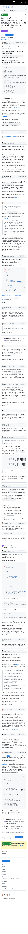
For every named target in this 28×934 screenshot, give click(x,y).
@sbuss (4, 146)
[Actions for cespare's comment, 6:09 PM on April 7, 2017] (25, 551)
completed (6, 547)
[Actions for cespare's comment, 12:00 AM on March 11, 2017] (25, 411)
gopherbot (6, 131)
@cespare (4, 312)
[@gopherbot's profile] (3, 132)
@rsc (5, 302)
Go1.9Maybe (21, 518)
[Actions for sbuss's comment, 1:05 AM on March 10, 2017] (25, 203)
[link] (6, 338)
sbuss (5, 42)
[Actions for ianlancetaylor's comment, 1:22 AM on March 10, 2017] (25, 308)
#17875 (11, 729)
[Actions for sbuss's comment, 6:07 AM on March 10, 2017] (25, 324)
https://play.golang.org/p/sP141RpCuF (11, 218)
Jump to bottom (5, 39)
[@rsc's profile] (3, 523)
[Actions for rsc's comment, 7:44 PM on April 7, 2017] (25, 710)
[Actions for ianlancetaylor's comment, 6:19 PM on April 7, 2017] (25, 640)
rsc (5, 523)
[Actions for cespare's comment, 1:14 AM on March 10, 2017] (25, 256)
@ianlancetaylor (6, 259)
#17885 (16, 729)
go (9, 7)
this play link (16, 107)
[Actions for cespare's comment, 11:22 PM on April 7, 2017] (25, 735)
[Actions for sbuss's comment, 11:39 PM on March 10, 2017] (25, 366)
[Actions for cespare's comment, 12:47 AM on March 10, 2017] (25, 143)
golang (5, 7)
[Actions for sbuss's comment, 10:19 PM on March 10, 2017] (25, 346)
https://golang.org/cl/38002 (10, 136)
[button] (24, 68)
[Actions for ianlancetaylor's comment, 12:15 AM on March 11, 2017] (25, 424)
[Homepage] (14, 2)
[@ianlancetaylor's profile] (3, 177)
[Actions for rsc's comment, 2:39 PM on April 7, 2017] (25, 523)
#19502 (14, 352)
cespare (6, 143)
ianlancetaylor (7, 176)
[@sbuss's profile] (3, 42)
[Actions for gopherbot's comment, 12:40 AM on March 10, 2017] (25, 132)
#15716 (17, 197)
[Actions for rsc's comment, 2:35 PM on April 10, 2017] (25, 753)
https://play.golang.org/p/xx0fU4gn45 (11, 295)
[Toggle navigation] (2, 2)
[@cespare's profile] (3, 143)
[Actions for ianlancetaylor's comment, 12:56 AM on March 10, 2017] (25, 177)
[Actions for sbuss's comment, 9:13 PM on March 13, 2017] (25, 437)
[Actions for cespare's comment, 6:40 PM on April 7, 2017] (25, 651)
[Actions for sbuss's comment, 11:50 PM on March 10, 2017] (25, 384)
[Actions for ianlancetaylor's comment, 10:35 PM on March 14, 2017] (25, 485)
